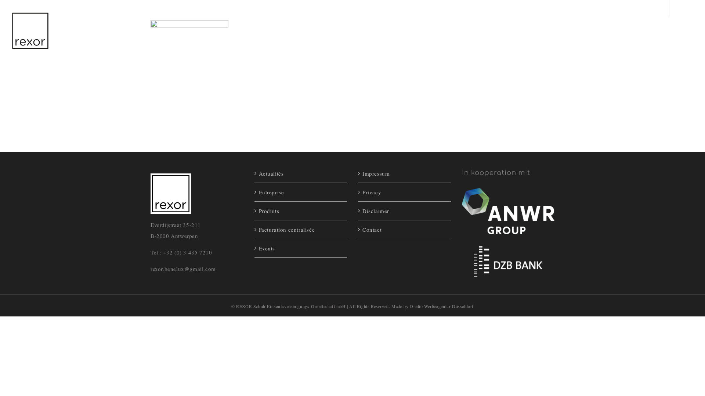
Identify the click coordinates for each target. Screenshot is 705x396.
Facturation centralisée (287, 229)
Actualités (271, 173)
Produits (269, 210)
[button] (658, 32)
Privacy (371, 192)
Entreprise (271, 192)
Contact (372, 229)
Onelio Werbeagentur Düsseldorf (442, 306)
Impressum (376, 173)
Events (267, 248)
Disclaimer (375, 210)
